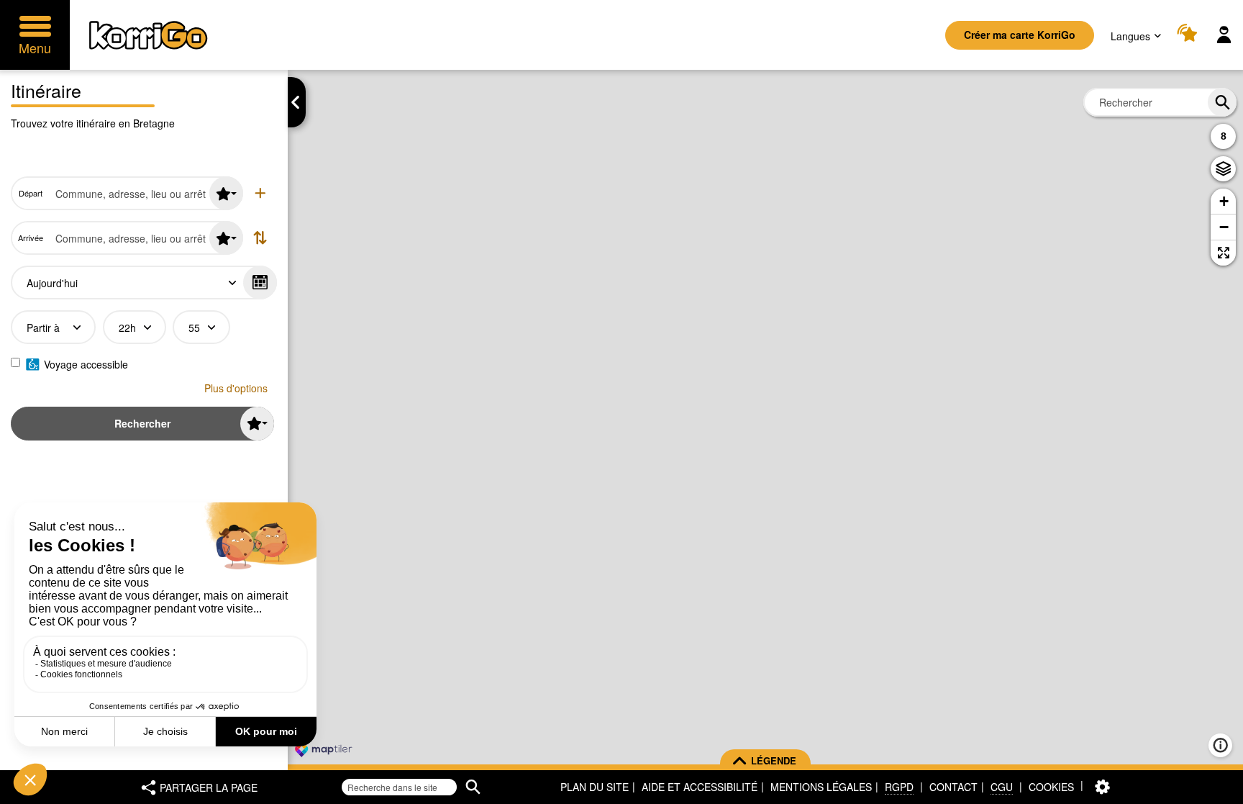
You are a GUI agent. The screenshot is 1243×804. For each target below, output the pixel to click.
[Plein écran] (1223, 253)
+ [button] (1224, 201)
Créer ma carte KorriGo (1019, 34)
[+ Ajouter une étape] (260, 193)
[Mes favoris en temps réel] (1189, 35)
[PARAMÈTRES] (1102, 787)
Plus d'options (236, 388)
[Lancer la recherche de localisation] (1222, 102)
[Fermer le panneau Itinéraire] (297, 102)
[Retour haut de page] (1216, 792)
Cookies (1051, 787)
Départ (30, 193)
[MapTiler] (323, 749)
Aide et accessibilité (699, 787)
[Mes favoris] (226, 193)
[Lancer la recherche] (473, 787)
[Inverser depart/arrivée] (260, 238)
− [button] (1224, 227)
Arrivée (30, 238)
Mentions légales (821, 787)
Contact (953, 787)
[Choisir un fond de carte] (1223, 168)
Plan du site (594, 787)
